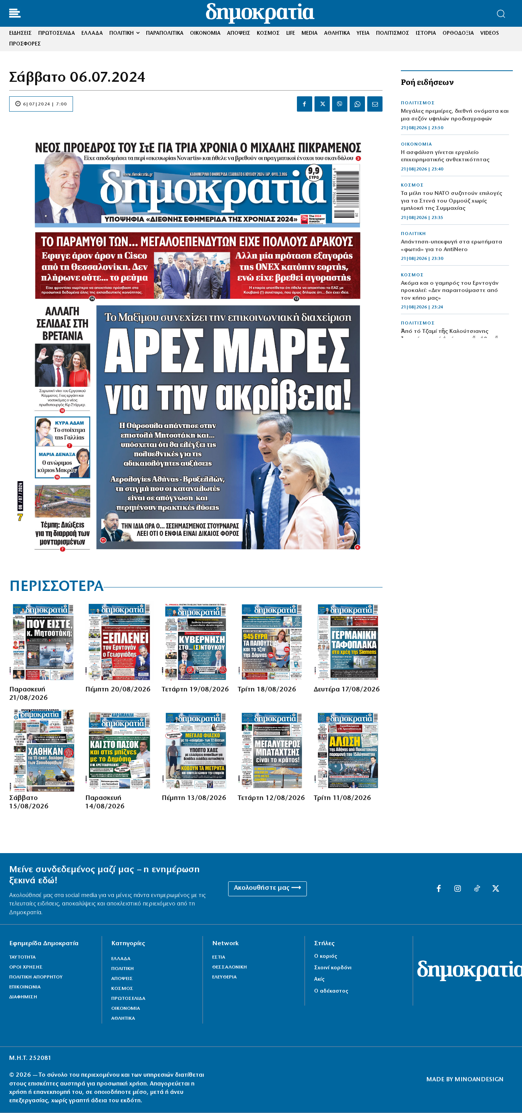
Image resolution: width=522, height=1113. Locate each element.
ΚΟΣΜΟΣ (412, 185)
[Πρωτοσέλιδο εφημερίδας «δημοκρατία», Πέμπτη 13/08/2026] (196, 750)
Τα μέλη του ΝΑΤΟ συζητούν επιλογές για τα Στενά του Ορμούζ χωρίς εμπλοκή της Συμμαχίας (451, 201)
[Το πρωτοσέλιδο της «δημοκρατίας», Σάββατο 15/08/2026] (43, 750)
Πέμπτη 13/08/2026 (194, 798)
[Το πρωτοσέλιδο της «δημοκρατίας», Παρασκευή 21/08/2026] (43, 642)
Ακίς (319, 979)
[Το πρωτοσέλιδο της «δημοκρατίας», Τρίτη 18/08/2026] (272, 642)
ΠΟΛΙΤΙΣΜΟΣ (418, 103)
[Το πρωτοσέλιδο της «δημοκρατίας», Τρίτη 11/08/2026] (348, 750)
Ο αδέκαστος (331, 991)
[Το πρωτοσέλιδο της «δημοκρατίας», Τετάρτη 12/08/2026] (272, 750)
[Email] (375, 104)
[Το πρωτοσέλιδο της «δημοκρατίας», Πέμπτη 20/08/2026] (119, 642)
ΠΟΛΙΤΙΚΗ (413, 234)
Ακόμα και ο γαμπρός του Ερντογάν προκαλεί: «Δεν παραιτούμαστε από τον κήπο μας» (450, 291)
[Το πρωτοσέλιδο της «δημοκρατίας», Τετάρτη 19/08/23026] (196, 642)
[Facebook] (304, 104)
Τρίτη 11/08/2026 (342, 798)
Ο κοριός (325, 956)
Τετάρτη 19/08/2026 (195, 689)
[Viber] (339, 104)
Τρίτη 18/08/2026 (267, 689)
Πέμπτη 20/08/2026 (118, 689)
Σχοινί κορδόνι (333, 968)
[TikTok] (477, 889)
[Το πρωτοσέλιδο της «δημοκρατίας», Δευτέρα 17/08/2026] (348, 642)
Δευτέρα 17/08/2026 (347, 689)
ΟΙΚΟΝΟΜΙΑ (416, 144)
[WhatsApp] (357, 104)
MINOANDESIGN (479, 1080)
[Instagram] (457, 889)
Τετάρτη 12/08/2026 (271, 798)
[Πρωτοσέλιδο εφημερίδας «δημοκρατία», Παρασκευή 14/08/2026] (119, 750)
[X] (322, 104)
